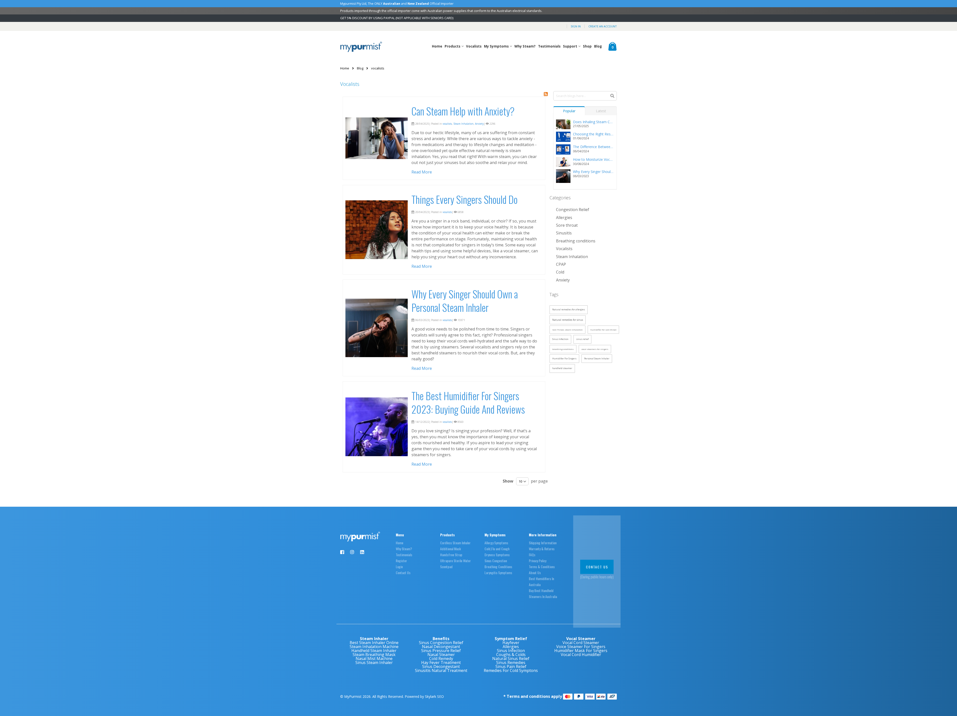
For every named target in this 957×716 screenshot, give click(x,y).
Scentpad (446, 566)
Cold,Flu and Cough (496, 548)
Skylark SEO (434, 696)
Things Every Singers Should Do (464, 199)
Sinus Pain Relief (510, 666)
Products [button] (453, 46)
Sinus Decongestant (441, 666)
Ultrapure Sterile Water (455, 560)
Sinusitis (564, 233)
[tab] (569, 109)
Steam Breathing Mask (374, 654)
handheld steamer (562, 368)
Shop (587, 46)
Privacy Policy (537, 560)
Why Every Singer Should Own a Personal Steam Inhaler (464, 300)
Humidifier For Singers (564, 358)
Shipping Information (543, 542)
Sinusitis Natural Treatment (441, 670)
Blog (598, 46)
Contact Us (403, 572)
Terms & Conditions (542, 566)
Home (437, 46)
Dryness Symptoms (497, 554)
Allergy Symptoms (496, 542)
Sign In (576, 26)
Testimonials (549, 46)
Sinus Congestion (495, 560)
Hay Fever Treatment (441, 662)
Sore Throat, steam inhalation (567, 329)
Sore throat (567, 225)
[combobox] (585, 96)
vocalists (447, 123)
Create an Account (602, 26)
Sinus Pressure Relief (441, 650)
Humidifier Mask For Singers (580, 650)
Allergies (564, 217)
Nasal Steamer (441, 654)
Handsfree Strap (451, 554)
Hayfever (510, 642)
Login (399, 566)
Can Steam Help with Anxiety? (463, 111)
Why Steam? (525, 46)
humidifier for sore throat (603, 329)
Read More (421, 172)
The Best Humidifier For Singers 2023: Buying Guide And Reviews (468, 402)
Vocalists (473, 46)
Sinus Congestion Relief (441, 642)
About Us (535, 572)
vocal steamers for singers (594, 349)
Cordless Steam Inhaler (455, 542)
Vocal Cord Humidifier (581, 654)
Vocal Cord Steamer (580, 642)
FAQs (532, 554)
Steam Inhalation (463, 123)
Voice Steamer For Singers (580, 646)
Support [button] (570, 46)
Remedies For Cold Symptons (511, 670)
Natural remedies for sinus (567, 320)
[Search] (612, 96)
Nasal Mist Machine (374, 658)
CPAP (561, 264)
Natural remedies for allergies (568, 309)
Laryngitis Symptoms (498, 572)
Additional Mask (450, 548)
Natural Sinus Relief (510, 658)
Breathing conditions (575, 241)
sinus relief (582, 339)
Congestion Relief (572, 209)
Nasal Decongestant (441, 646)
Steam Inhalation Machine (374, 646)
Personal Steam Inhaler (596, 358)
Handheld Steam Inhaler (374, 650)
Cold (560, 272)
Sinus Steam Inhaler (374, 662)
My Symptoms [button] (496, 46)
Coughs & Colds (511, 654)
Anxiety (479, 123)
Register (401, 560)
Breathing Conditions (498, 566)
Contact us (597, 566)
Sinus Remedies (510, 662)
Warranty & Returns (542, 548)
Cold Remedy (441, 658)
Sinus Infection (560, 339)
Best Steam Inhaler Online (374, 642)
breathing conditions (563, 349)
